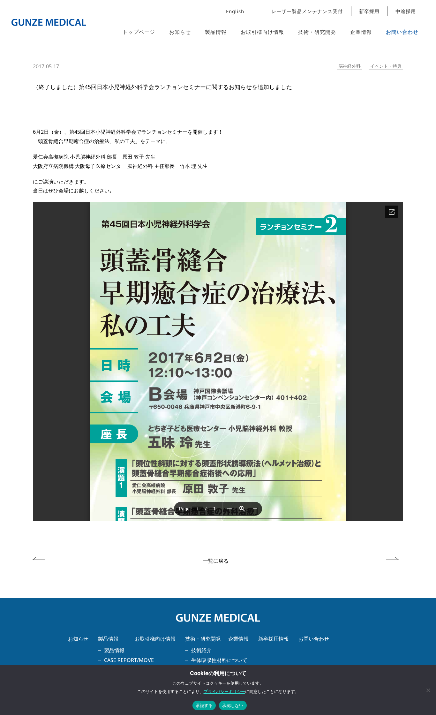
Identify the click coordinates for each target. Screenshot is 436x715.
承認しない (232, 705)
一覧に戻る (216, 560)
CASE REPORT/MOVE (129, 660)
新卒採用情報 (273, 638)
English (235, 11)
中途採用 (405, 11)
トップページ (139, 31)
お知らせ (180, 31)
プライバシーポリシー (224, 691)
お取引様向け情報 (262, 31)
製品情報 (216, 31)
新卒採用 (369, 11)
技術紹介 (201, 650)
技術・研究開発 (317, 31)
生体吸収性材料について (219, 660)
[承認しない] (428, 690)
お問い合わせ (402, 31)
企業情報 (361, 31)
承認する (204, 705)
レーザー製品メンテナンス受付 (307, 11)
